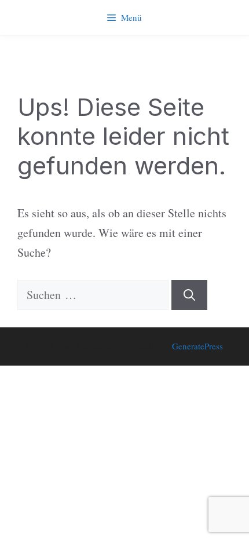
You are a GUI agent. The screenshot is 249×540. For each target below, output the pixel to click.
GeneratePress (197, 346)
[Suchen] (189, 295)
